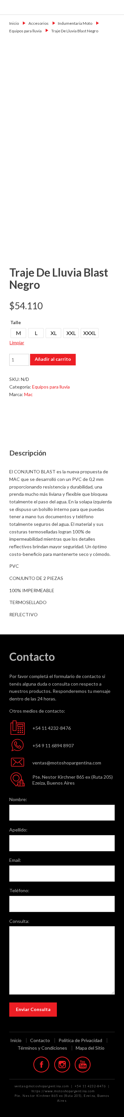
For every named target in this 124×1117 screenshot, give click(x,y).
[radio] (18, 333)
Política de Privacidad (80, 1040)
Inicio (14, 23)
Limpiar (17, 342)
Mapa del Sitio (90, 1048)
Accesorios (38, 23)
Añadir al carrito (53, 359)
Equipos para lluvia (25, 30)
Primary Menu (115, 7)
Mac (28, 394)
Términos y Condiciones (42, 1048)
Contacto (40, 1040)
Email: (15, 860)
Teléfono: (19, 890)
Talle (15, 322)
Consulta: (19, 921)
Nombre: (18, 799)
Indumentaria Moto (75, 23)
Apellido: (18, 829)
